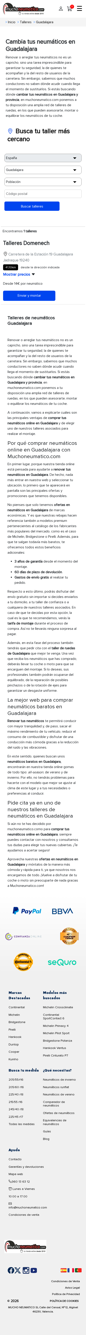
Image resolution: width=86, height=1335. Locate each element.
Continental (17, 1007)
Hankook (15, 1037)
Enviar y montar (29, 295)
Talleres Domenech (26, 243)
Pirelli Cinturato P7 (55, 1055)
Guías (47, 1131)
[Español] (64, 1270)
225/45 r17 (16, 1117)
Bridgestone (17, 1022)
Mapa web (16, 1174)
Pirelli (12, 1030)
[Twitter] (14, 1270)
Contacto (15, 1159)
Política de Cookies (64, 1301)
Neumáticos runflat (56, 1087)
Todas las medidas (22, 1124)
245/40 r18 (16, 1109)
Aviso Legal (72, 1287)
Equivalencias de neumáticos (54, 1122)
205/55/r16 (16, 1079)
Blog (46, 1139)
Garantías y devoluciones (26, 1167)
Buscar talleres (32, 206)
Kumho (13, 1059)
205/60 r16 (16, 1087)
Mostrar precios (16, 274)
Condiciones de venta (24, 1215)
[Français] (70, 1270)
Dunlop (14, 1044)
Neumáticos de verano (59, 1094)
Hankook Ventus (54, 1048)
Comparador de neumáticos (54, 1104)
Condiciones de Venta (65, 1281)
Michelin (14, 1015)
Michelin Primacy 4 (56, 1026)
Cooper (14, 1052)
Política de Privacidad (66, 1294)
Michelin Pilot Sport (56, 1033)
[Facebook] (7, 1270)
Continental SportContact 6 (53, 1016)
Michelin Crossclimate (58, 1007)
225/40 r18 (16, 1094)
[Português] (78, 1270)
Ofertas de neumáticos (59, 1113)
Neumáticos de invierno (59, 1079)
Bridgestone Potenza (57, 1041)
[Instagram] (21, 1270)
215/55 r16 (15, 1102)
